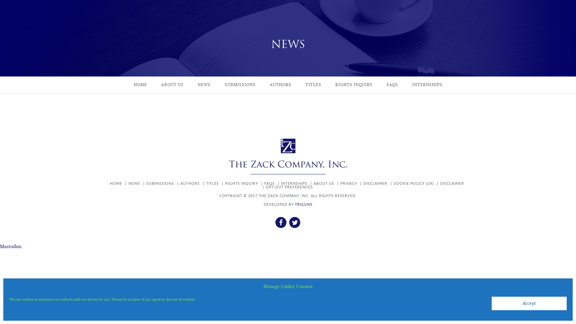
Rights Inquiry (354, 84)
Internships (427, 84)
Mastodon (11, 247)
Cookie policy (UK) (414, 183)
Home (140, 84)
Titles (313, 84)
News (204, 84)
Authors (280, 84)
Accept (529, 303)
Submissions (240, 84)
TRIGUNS (304, 204)
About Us (172, 84)
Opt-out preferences (289, 187)
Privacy (348, 183)
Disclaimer (375, 183)
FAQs (392, 84)
